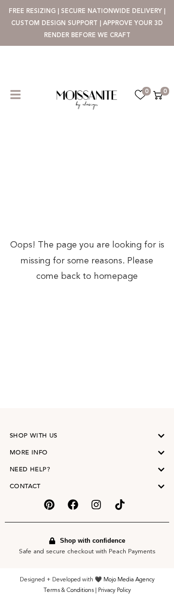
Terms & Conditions (69, 590)
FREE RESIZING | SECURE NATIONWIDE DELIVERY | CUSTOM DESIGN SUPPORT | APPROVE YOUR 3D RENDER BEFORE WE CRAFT (87, 23)
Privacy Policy (114, 590)
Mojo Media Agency (129, 579)
